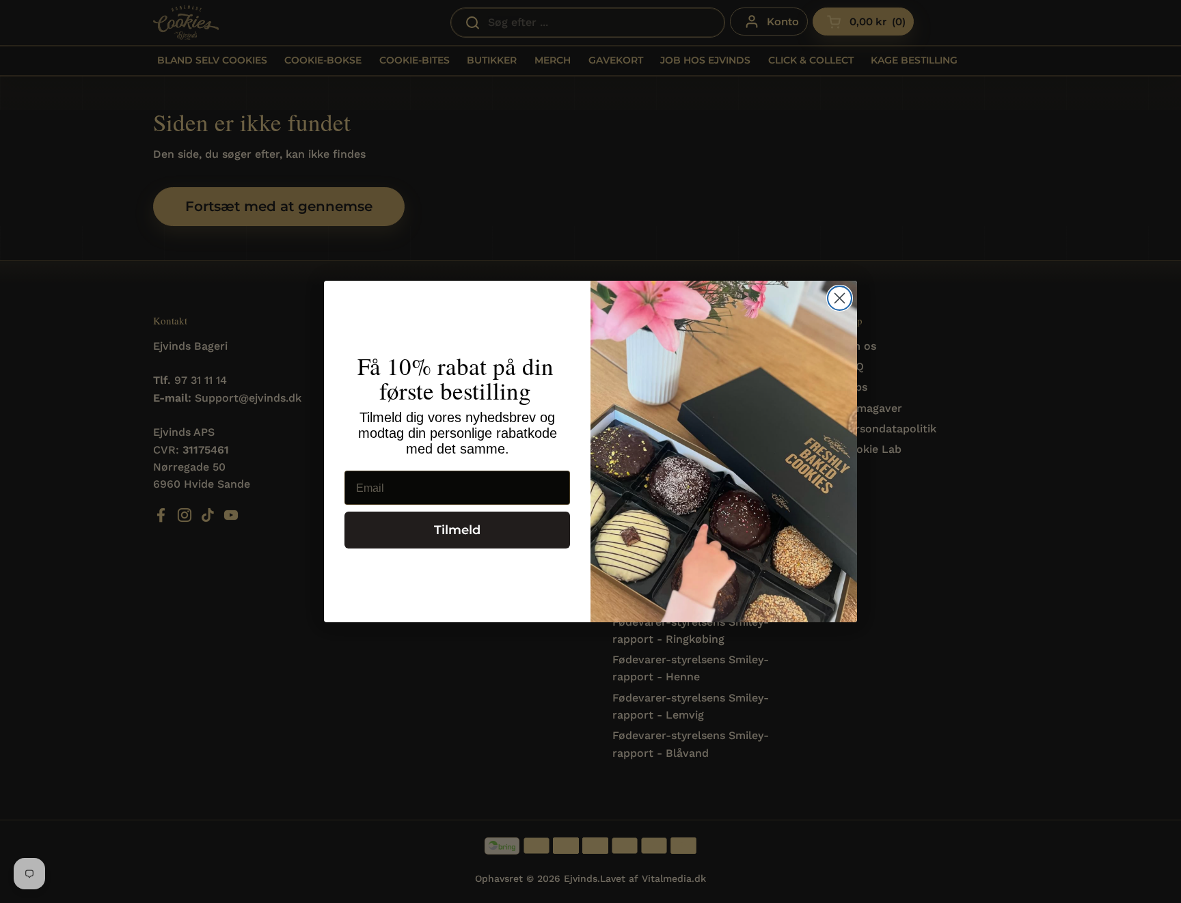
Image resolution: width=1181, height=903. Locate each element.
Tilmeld (457, 530)
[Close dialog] (840, 298)
